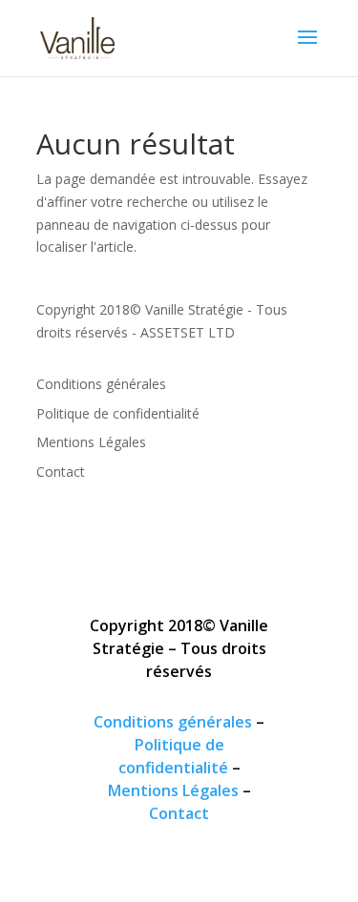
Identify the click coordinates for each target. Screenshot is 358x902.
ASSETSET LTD (187, 332)
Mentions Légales (91, 442)
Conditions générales (101, 384)
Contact (60, 471)
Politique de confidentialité (118, 413)
